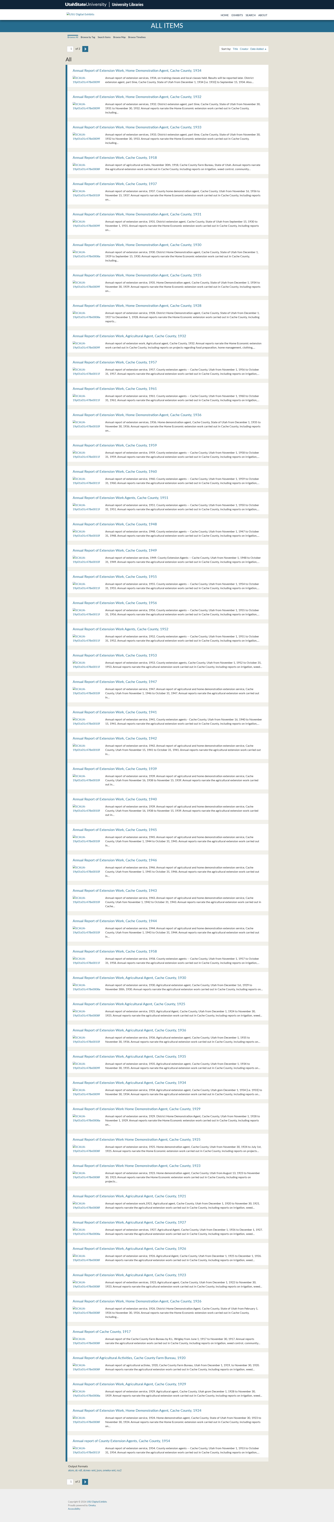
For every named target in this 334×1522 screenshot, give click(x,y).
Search (251, 15)
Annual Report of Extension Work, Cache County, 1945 (115, 830)
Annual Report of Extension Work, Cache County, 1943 (115, 890)
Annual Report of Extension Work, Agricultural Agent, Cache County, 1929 (129, 1384)
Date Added (257, 49)
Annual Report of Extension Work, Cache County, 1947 (115, 682)
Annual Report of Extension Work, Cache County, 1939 (115, 769)
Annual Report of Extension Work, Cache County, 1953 (115, 655)
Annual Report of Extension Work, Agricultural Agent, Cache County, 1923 (129, 1275)
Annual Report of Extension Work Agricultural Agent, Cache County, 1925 (129, 1004)
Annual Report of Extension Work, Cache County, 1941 (115, 712)
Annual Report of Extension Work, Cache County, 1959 (115, 445)
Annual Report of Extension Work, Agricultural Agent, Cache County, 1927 (129, 1222)
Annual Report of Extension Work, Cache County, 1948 (115, 524)
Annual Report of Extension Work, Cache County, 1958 (115, 951)
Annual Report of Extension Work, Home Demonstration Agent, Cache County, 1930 (137, 245)
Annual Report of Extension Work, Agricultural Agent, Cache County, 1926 (129, 1248)
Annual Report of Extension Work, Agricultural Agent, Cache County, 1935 (129, 1056)
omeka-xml (109, 1470)
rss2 (119, 1470)
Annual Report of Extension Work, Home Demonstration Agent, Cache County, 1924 (137, 1410)
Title (235, 49)
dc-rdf (78, 1470)
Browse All (72, 37)
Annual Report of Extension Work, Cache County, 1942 (115, 738)
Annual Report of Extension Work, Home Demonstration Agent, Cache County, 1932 (137, 97)
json (99, 1470)
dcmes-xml (89, 1470)
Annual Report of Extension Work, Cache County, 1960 (115, 471)
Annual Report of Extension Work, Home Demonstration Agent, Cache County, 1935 (137, 275)
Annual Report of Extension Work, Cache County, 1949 (115, 550)
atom (71, 1470)
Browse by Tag (88, 37)
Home (225, 15)
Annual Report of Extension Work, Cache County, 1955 (115, 577)
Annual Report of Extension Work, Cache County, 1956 (115, 603)
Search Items (104, 37)
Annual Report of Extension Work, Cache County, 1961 (115, 389)
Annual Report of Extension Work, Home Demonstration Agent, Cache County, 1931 (137, 214)
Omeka (92, 1505)
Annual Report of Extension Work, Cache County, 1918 (115, 157)
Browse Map (119, 37)
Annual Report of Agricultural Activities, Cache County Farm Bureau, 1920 (129, 1358)
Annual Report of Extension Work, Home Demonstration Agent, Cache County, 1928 (137, 305)
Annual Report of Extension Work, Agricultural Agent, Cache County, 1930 (129, 978)
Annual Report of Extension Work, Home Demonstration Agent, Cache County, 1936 (137, 415)
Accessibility (74, 1509)
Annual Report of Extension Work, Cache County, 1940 (115, 799)
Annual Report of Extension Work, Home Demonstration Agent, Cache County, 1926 (137, 1301)
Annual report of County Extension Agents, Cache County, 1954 (121, 1441)
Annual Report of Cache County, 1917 (102, 1332)
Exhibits (237, 15)
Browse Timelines (137, 37)
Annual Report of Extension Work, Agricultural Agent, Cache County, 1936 (129, 1030)
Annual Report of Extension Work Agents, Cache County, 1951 (120, 498)
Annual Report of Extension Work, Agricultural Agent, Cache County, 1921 (129, 1196)
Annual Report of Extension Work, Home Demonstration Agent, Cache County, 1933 (137, 127)
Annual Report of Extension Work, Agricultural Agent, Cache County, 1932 (129, 336)
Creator (244, 49)
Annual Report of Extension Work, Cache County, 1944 (115, 921)
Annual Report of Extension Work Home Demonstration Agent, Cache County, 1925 (137, 1139)
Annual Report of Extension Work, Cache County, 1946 (115, 860)
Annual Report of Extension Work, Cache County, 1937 (115, 184)
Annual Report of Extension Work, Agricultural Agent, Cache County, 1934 (129, 1083)
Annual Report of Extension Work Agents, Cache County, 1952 (120, 629)
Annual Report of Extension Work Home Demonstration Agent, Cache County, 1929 (137, 1109)
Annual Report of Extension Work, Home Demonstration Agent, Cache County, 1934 (137, 70)
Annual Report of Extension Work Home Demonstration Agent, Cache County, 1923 (137, 1166)
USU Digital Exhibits (97, 1502)
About (262, 15)
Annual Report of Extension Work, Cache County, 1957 (115, 362)
